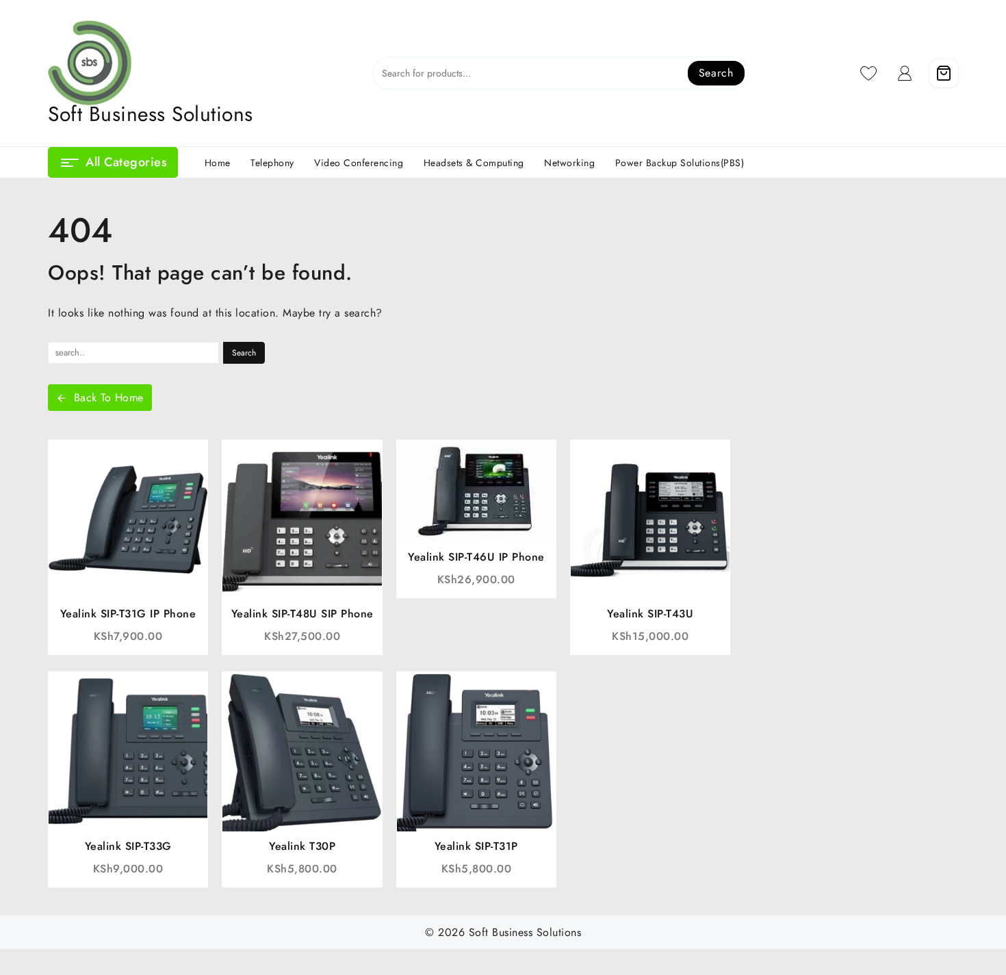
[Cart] (944, 73)
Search (716, 73)
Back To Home (109, 397)
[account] (905, 73)
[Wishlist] (868, 73)
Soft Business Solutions (150, 114)
